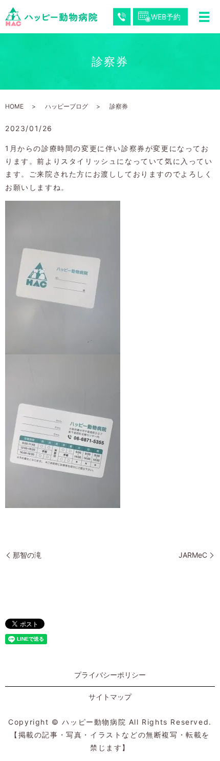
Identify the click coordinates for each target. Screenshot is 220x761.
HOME (14, 106)
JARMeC (193, 555)
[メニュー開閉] (204, 17)
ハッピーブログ (66, 106)
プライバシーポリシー (110, 674)
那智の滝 (27, 555)
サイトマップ (110, 696)
